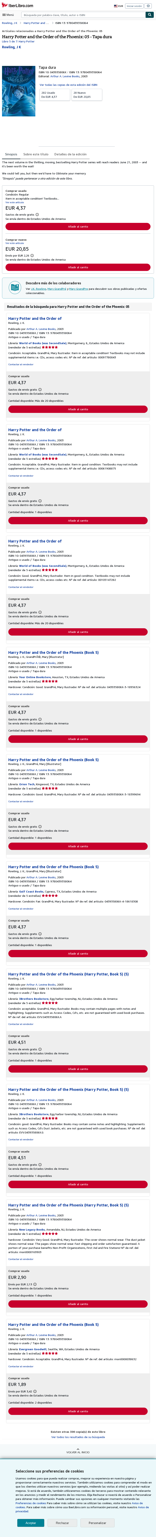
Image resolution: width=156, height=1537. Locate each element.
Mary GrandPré (57, 288)
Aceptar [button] (31, 1523)
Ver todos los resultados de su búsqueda (78, 1437)
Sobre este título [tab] (35, 154)
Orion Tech (27, 784)
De (49, 94)
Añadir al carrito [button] (78, 226)
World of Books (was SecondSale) (42, 343)
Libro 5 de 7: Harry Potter (18, 41)
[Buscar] (150, 15)
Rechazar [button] (62, 1523)
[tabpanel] (76, 170)
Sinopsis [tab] (11, 154)
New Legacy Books (32, 1229)
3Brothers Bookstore (34, 998)
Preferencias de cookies (31, 1503)
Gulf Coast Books (31, 891)
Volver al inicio (78, 1452)
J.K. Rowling (38, 288)
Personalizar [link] (97, 1523)
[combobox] (83, 15)
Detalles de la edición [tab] (70, 154)
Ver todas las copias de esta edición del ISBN (68, 84)
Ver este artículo (14, 202)
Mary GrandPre (78, 288)
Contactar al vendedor (20, 364)
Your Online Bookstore (35, 677)
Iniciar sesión (134, 6)
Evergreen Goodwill (33, 1349)
